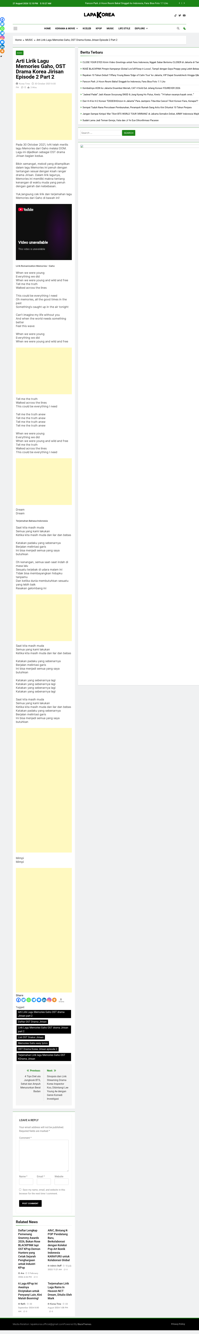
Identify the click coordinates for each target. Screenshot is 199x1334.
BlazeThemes (84, 1324)
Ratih (23, 1303)
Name (23, 1176)
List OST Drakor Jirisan (31, 1037)
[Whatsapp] (28, 1000)
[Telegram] (34, 1000)
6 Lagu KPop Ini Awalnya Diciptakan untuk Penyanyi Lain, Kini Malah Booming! (30, 1291)
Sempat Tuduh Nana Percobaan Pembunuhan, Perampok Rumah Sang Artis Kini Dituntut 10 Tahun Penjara (137, 107)
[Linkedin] (44, 1000)
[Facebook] (18, 1000)
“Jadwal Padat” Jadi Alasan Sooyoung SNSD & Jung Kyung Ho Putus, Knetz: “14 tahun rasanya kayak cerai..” (138, 94)
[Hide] (1, 56)
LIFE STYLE (124, 28)
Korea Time (24, 83)
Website (59, 1176)
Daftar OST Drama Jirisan (32, 1021)
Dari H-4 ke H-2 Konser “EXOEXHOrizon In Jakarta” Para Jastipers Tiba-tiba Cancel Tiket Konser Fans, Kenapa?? (140, 101)
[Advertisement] (44, 116)
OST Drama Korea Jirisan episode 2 (37, 1049)
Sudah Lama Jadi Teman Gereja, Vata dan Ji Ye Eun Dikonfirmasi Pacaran (121, 120)
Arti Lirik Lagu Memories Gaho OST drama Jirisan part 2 (41, 1014)
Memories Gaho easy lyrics (33, 1043)
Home (47, 28)
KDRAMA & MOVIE (65, 28)
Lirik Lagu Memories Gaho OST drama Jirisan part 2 (43, 1029)
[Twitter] (23, 1000)
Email (41, 1176)
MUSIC (110, 28)
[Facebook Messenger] (39, 1000)
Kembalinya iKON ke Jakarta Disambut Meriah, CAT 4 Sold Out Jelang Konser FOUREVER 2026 (131, 88)
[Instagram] (49, 1000)
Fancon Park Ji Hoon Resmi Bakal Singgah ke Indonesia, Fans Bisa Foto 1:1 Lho (126, 3)
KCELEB (87, 28)
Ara (22, 1273)
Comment (25, 1137)
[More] (54, 1000)
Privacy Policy (178, 1324)
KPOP (99, 28)
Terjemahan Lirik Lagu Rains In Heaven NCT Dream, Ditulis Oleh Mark (60, 1291)
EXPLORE (140, 28)
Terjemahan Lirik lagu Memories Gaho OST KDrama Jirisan (41, 1057)
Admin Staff (55, 1265)
